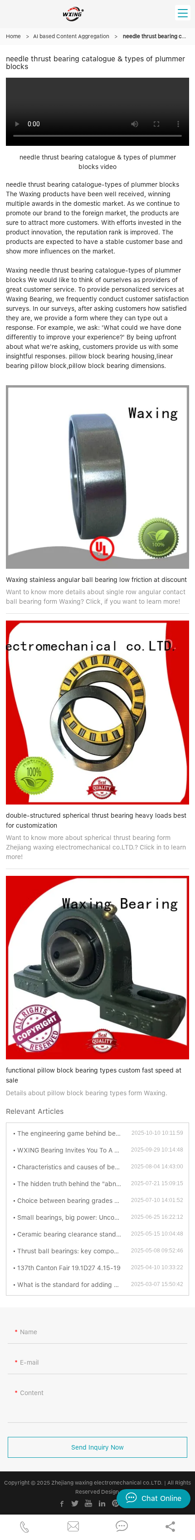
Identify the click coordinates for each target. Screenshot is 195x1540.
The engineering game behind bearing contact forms (74, 1133)
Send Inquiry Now (97, 1447)
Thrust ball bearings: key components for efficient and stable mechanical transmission (74, 1251)
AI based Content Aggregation (71, 36)
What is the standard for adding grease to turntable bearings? (74, 1284)
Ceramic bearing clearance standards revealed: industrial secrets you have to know (74, 1234)
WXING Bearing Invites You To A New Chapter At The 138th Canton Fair (74, 1150)
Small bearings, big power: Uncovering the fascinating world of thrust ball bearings (74, 1217)
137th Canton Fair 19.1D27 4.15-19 (69, 1268)
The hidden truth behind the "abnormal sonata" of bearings (74, 1183)
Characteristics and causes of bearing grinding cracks (74, 1167)
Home (13, 36)
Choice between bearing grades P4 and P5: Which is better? (74, 1200)
